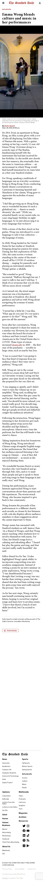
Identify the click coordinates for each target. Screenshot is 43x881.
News (4, 759)
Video (21, 796)
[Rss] (28, 840)
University (5, 763)
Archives (22, 817)
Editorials (5, 799)
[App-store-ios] (24, 845)
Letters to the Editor (10, 807)
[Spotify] (24, 840)
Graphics (22, 805)
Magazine (23, 813)
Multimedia (24, 792)
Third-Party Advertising (10, 842)
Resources (23, 821)
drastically (17, 345)
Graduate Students (9, 773)
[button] (10, 630)
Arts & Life (6, 9)
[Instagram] (28, 825)
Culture (24, 781)
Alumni (4, 829)
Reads (24, 787)
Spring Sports (27, 769)
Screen (24, 778)
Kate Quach (10, 126)
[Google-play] (28, 845)
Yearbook (5, 839)
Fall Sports (26, 763)
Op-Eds (5, 810)
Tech (20, 809)
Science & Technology (10, 776)
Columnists (6, 796)
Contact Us (31, 869)
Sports (25, 759)
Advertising (6, 832)
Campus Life (6, 769)
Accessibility (19, 869)
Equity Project (7, 782)
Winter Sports (27, 766)
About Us (6, 847)
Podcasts (22, 799)
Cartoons (22, 802)
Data (4, 779)
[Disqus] (21, 662)
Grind (4, 815)
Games (5, 822)
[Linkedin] (24, 835)
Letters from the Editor (8, 803)
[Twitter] (24, 825)
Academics (6, 766)
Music (24, 784)
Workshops (6, 836)
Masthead (6, 850)
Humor (5, 819)
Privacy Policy (7, 869)
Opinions (6, 792)
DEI (3, 854)
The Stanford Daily (15, 754)
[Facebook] (24, 830)
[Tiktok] (28, 835)
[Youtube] (28, 830)
